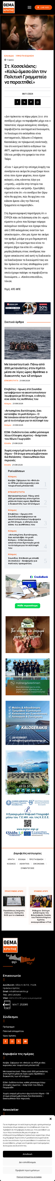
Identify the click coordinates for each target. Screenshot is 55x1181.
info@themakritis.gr (18, 991)
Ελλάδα (9, 56)
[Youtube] (25, 1041)
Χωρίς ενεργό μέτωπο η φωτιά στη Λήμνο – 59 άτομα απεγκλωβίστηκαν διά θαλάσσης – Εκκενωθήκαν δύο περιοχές (26, 455)
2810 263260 (14, 994)
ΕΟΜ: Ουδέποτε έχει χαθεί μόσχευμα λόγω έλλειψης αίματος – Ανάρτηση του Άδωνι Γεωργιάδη (26, 435)
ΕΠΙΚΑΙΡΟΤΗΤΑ (11, 380)
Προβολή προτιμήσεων (27, 1170)
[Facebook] (17, 102)
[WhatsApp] (38, 102)
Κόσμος (7, 403)
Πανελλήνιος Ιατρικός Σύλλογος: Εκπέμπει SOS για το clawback (14, 913)
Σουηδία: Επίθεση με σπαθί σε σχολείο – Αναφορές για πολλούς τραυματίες (23, 561)
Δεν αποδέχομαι (27, 1162)
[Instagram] (12, 1041)
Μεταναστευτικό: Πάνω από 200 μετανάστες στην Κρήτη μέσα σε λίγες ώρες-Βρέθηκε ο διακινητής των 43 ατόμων (26, 370)
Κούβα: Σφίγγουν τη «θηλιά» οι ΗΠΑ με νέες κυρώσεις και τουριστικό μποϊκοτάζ (24, 483)
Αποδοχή (27, 1154)
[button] (50, 1118)
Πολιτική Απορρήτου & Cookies (29, 1177)
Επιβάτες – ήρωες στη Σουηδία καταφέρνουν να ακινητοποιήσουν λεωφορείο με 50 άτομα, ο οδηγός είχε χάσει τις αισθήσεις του (25, 394)
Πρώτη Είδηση (25, 56)
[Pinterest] (31, 102)
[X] (24, 102)
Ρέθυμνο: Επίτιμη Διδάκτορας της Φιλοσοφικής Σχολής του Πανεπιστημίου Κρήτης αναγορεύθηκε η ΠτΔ (41, 916)
